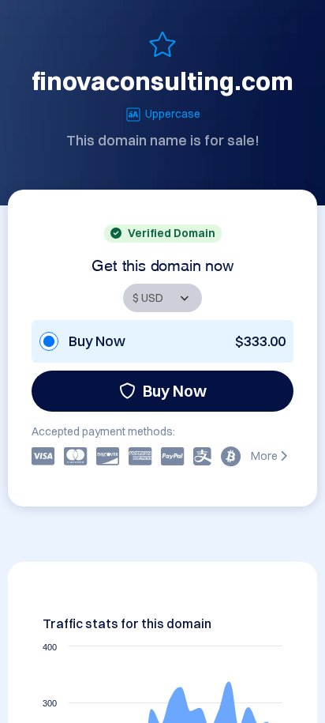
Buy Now (175, 391)
